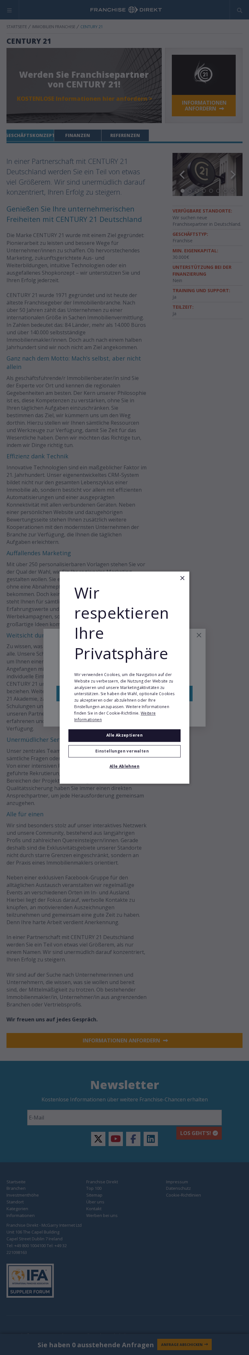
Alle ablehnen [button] (124, 766)
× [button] (182, 578)
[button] (124, 751)
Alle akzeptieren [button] (124, 735)
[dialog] (124, 677)
